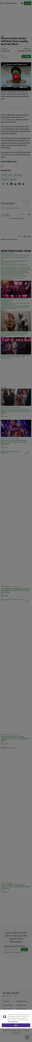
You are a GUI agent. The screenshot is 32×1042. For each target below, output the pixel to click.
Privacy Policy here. (13, 1021)
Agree (16, 1025)
